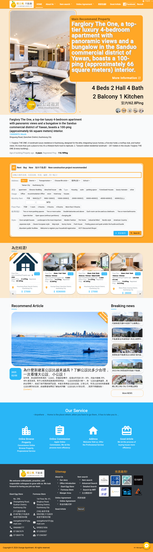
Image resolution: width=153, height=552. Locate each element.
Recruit (140, 4)
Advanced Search (89, 483)
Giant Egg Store (67, 486)
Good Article (115, 4)
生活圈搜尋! (87, 493)
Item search (66, 4)
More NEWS (127, 393)
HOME (39, 4)
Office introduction (67, 483)
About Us (51, 4)
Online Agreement (85, 4)
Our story (63, 480)
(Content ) (27, 389)
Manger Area (65, 493)
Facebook (130, 4)
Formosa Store (67, 490)
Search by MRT (89, 490)
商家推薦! (102, 4)
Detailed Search (89, 486)
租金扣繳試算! (65, 504)
